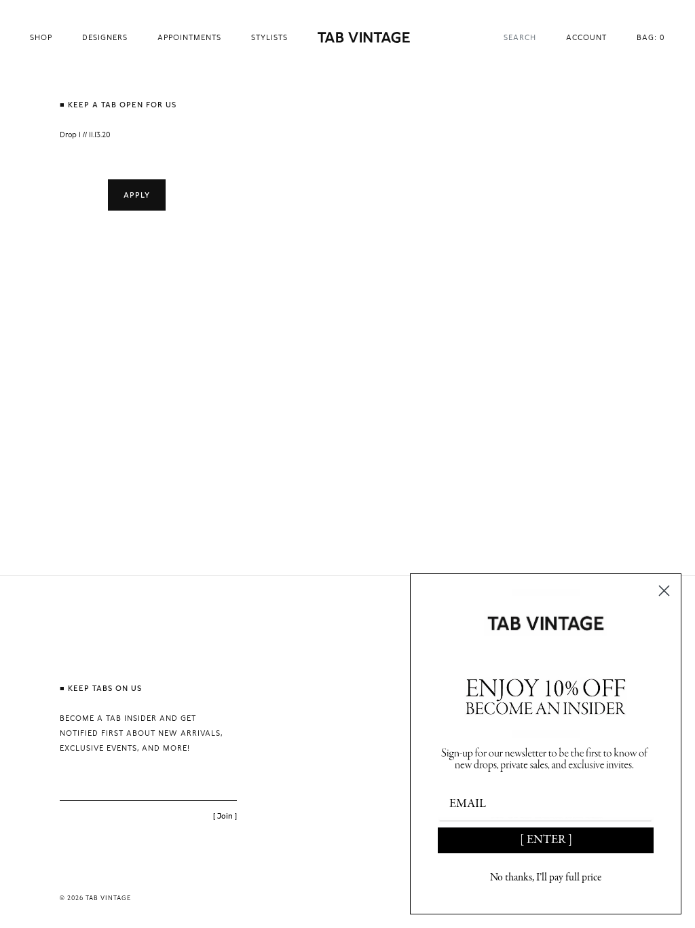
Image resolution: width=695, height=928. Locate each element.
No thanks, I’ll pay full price (545, 877)
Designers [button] (105, 37)
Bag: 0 (651, 37)
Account (586, 37)
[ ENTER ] (546, 840)
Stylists (269, 37)
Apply (137, 195)
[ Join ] (225, 816)
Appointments (189, 37)
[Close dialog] (664, 591)
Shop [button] (41, 37)
